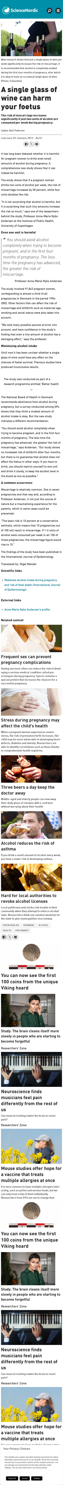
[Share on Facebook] (26, 144)
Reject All (12, 1478)
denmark (28, 925)
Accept (24, 1478)
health (7, 930)
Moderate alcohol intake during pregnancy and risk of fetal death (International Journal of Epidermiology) (32, 585)
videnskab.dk (11, 925)
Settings (37, 1478)
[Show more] (31, 389)
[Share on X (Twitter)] (31, 144)
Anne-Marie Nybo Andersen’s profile (27, 609)
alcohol (44, 925)
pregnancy (22, 930)
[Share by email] (36, 144)
